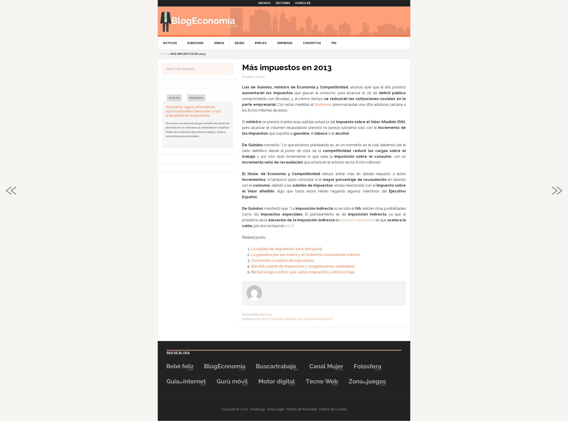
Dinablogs (257, 409)
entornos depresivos (357, 220)
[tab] (172, 98)
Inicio (164, 54)
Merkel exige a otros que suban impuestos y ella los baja (303, 272)
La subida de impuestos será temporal (286, 249)
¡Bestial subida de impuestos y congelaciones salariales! (303, 266)
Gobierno (290, 319)
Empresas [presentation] (196, 98)
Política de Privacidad (301, 409)
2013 (289, 226)
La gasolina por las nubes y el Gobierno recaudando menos (305, 255)
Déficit (266, 319)
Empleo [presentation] (174, 98)
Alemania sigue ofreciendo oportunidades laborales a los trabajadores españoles (193, 111)
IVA (300, 319)
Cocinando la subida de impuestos (282, 260)
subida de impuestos (318, 319)
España (277, 319)
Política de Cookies (333, 409)
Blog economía (199, 21)
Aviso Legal (275, 409)
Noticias (266, 314)
